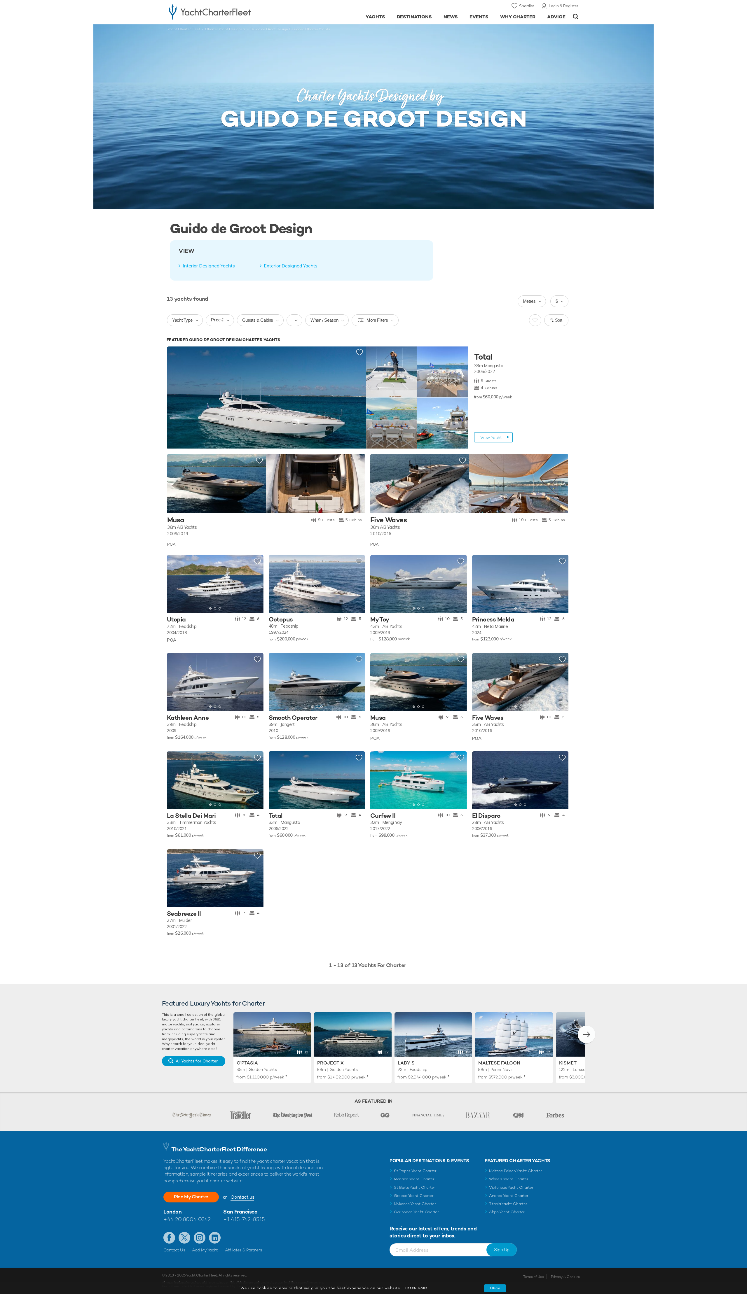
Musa (175, 520)
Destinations (414, 17)
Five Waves (388, 520)
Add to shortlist (359, 352)
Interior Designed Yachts (209, 266)
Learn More (416, 1288)
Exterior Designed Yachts (290, 266)
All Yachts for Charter (197, 1061)
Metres (529, 301)
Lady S (406, 1063)
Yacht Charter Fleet (183, 29)
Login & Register (563, 5)
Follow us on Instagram (199, 1238)
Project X (330, 1063)
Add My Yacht (205, 1250)
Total (483, 357)
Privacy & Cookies (565, 1276)
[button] (175, 584)
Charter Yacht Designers (225, 29)
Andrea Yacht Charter (508, 1195)
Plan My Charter (191, 1197)
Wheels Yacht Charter (508, 1178)
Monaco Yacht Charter (414, 1178)
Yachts (375, 17)
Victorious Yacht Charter (511, 1187)
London (172, 1211)
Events (479, 17)
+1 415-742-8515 (244, 1219)
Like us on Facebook (169, 1238)
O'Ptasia (247, 1063)
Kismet (568, 1063)
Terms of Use (533, 1276)
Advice (556, 17)
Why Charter (518, 17)
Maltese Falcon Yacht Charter (515, 1170)
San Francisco (240, 1211)
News (451, 17)
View (491, 437)
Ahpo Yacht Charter (507, 1211)
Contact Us (174, 1250)
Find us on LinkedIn (215, 1238)
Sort (559, 320)
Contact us (242, 1197)
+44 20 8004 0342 (187, 1219)
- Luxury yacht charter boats (228, 11)
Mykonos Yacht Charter (415, 1203)
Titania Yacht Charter (508, 1203)
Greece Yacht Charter (414, 1195)
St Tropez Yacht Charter (415, 1170)
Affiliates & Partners (243, 1250)
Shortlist (526, 5)
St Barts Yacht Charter (414, 1187)
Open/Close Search (575, 16)
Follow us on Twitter (184, 1238)
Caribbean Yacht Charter (416, 1211)
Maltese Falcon (499, 1063)
